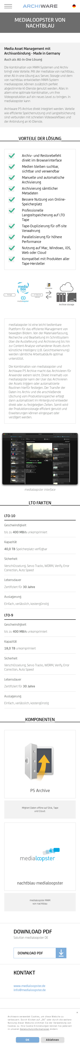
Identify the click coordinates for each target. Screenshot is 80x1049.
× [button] (77, 1012)
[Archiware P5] (40, 6)
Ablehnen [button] (52, 1039)
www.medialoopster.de (29, 986)
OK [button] (27, 1039)
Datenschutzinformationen (34, 1029)
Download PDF (30, 953)
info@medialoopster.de (30, 990)
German (74, 6)
